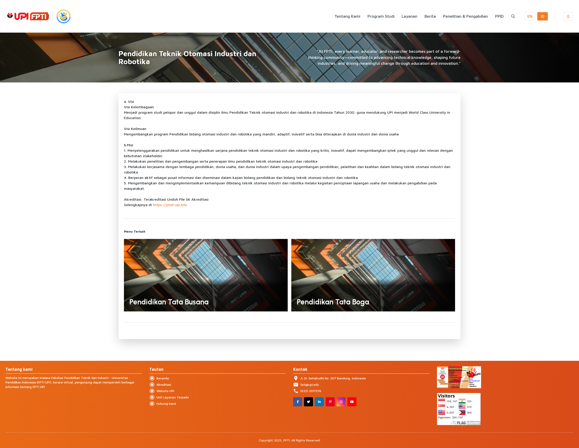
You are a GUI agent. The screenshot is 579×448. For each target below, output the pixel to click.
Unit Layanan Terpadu (169, 397)
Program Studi (381, 16)
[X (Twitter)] (308, 401)
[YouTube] (351, 401)
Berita (430, 16)
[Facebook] (297, 401)
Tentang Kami (347, 16)
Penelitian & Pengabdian (465, 16)
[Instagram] (341, 401)
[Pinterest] (330, 401)
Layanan (409, 16)
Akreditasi (160, 384)
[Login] (568, 16)
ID (542, 16)
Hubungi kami (162, 403)
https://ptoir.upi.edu (170, 205)
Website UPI (161, 391)
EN (529, 16)
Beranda (159, 378)
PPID (499, 16)
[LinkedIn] (319, 401)
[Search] (513, 16)
